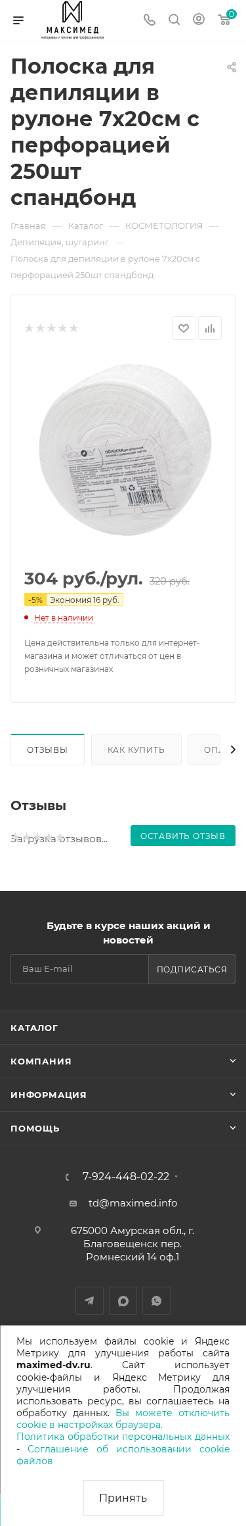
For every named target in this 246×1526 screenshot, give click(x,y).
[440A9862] (123, 455)
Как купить (136, 750)
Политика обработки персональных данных (123, 1437)
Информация (48, 1094)
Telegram (89, 1301)
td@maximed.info (133, 1203)
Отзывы (47, 750)
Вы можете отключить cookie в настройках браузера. (123, 1419)
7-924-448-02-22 (126, 1177)
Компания (41, 1061)
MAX (123, 1301)
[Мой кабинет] (199, 20)
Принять (123, 1498)
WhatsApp (156, 1301)
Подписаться (192, 969)
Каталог (34, 1027)
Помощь (35, 1128)
